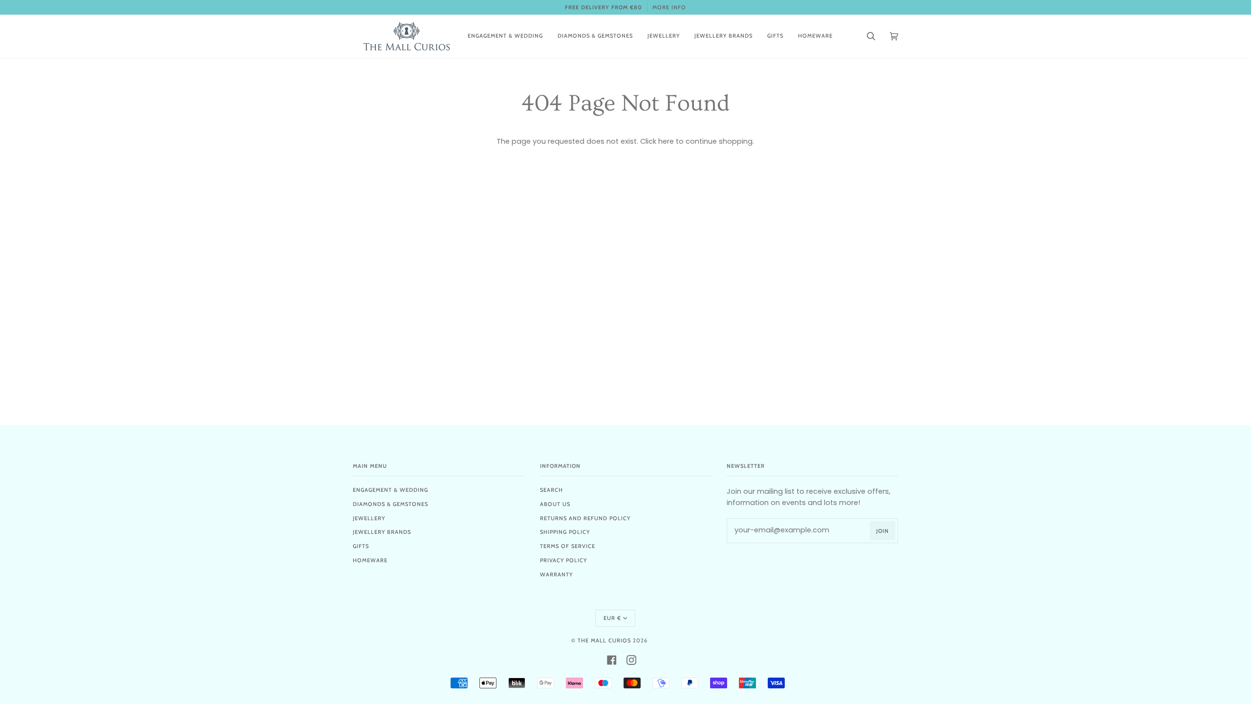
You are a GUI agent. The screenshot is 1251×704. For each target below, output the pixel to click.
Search (551, 489)
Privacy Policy (563, 560)
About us (555, 504)
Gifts (361, 546)
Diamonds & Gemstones (390, 504)
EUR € (612, 618)
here (666, 141)
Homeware (370, 560)
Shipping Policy (565, 531)
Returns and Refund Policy (585, 518)
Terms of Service (567, 546)
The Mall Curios (604, 640)
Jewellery (369, 518)
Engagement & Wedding (390, 489)
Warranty (556, 574)
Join (882, 531)
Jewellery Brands (382, 531)
